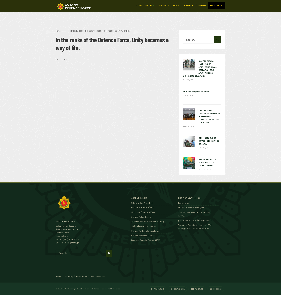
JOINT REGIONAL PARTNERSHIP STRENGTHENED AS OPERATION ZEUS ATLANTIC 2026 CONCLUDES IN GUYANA (200, 68)
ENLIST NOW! (216, 5)
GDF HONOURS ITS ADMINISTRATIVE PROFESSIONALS (207, 162)
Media (176, 5)
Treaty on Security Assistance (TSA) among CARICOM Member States (195, 227)
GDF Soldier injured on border (196, 91)
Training (201, 5)
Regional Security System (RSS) (145, 240)
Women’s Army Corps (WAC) (192, 207)
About (148, 5)
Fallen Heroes (81, 276)
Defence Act (184, 203)
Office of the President (142, 203)
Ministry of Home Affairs (142, 207)
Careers (188, 5)
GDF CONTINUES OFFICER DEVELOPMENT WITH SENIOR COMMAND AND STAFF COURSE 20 (209, 116)
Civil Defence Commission (143, 226)
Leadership (163, 5)
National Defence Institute (143, 235)
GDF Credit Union (98, 276)
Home (139, 5)
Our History (68, 276)
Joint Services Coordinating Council (194, 220)
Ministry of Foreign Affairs (143, 212)
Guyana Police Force (141, 217)
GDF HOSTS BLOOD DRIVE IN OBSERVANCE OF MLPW (208, 141)
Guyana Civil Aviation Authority (145, 231)
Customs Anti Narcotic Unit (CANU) (147, 221)
